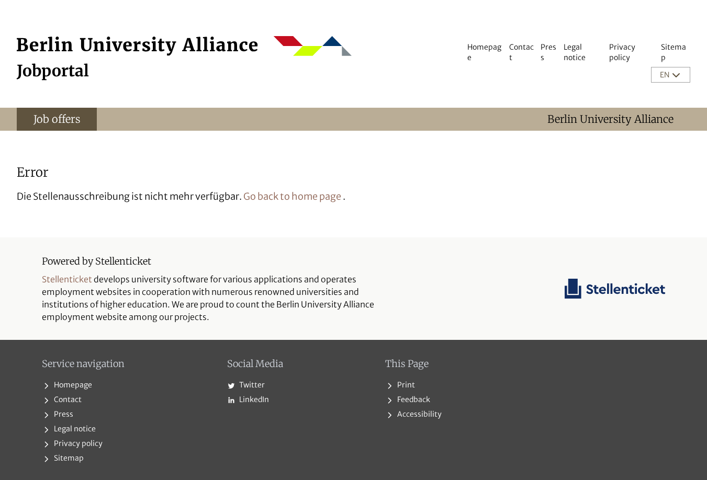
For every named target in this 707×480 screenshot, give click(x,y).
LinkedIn (253, 399)
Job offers (56, 118)
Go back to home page (292, 196)
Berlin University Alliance (610, 118)
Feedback (413, 399)
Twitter (251, 385)
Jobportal (53, 70)
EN (665, 74)
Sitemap (68, 458)
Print (405, 385)
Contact (67, 399)
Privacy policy (77, 443)
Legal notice (74, 428)
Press (62, 414)
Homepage (72, 385)
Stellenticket (67, 279)
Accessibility (419, 414)
